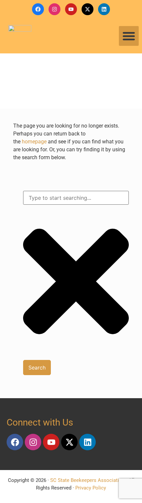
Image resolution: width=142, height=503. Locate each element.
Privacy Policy (90, 488)
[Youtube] (71, 9)
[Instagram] (54, 9)
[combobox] (76, 198)
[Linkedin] (104, 9)
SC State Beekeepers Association (87, 480)
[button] (129, 36)
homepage (34, 141)
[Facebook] (38, 9)
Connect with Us (40, 422)
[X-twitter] (87, 9)
